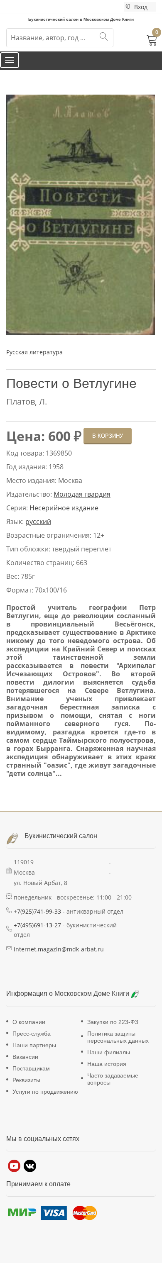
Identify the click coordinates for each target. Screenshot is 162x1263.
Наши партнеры (34, 1053)
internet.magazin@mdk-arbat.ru (59, 957)
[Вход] (127, 7)
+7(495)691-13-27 (37, 933)
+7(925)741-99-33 (37, 919)
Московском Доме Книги (92, 1001)
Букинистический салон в (51, 18)
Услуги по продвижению (45, 1099)
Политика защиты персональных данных (118, 1045)
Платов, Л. (26, 409)
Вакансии (25, 1064)
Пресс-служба (31, 1041)
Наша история (106, 1071)
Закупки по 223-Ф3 (112, 1029)
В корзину (107, 444)
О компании (28, 1029)
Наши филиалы (108, 1060)
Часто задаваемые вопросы (112, 1087)
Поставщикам (31, 1076)
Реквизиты (26, 1088)
